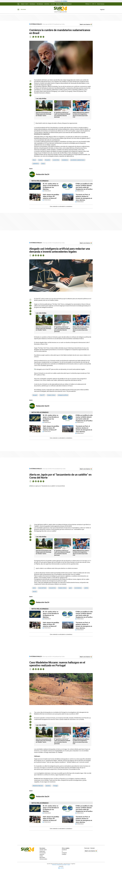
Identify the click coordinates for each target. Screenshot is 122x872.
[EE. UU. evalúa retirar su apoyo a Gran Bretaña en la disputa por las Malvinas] (35, 186)
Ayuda (68, 864)
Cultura (52, 4)
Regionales (32, 4)
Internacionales (67, 4)
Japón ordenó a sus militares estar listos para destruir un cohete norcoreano (57, 568)
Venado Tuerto (25, 4)
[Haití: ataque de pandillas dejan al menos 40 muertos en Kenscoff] (35, 197)
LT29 (93, 4)
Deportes (46, 4)
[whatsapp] (33, 37)
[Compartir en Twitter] (38, 37)
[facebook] (36, 37)
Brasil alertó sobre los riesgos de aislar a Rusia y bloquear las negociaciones (56, 123)
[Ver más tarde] (30, 37)
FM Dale (87, 4)
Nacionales (59, 4)
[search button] (18, 4)
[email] (41, 37)
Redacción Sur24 (42, 174)
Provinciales (40, 4)
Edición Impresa (100, 4)
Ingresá (102, 9)
